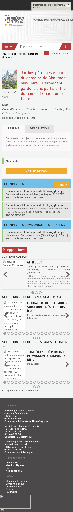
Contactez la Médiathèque (18, 436)
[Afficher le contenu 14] (53, 333)
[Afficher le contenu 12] (45, 333)
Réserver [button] (62, 184)
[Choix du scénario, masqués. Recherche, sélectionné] (10, 46)
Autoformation (13, 486)
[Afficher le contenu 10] (38, 333)
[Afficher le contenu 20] (38, 338)
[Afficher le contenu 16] (60, 333)
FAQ (8, 468)
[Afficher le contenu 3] (40, 292)
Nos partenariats (15, 470)
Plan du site (12, 462)
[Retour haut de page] (2, 509)
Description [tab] (39, 128)
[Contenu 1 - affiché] (32, 292)
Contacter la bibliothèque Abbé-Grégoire (26, 421)
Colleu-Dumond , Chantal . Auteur (25, 109)
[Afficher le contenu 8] (31, 333)
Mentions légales (15, 465)
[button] (5, 274)
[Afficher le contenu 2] (36, 292)
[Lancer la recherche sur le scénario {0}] (65, 46)
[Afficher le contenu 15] (57, 333)
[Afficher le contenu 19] (34, 338)
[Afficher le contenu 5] (19, 333)
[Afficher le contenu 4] (16, 333)
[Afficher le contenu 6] (23, 333)
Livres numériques (16, 483)
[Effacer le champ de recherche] (54, 46)
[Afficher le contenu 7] (27, 333)
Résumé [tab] (13, 128)
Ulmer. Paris (21, 117)
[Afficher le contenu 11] (42, 333)
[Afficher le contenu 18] (68, 333)
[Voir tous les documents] (60, 297)
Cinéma (10, 489)
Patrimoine (11, 491)
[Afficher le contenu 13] (49, 333)
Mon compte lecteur (16, 481)
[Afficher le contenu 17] (64, 333)
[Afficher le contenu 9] (34, 333)
